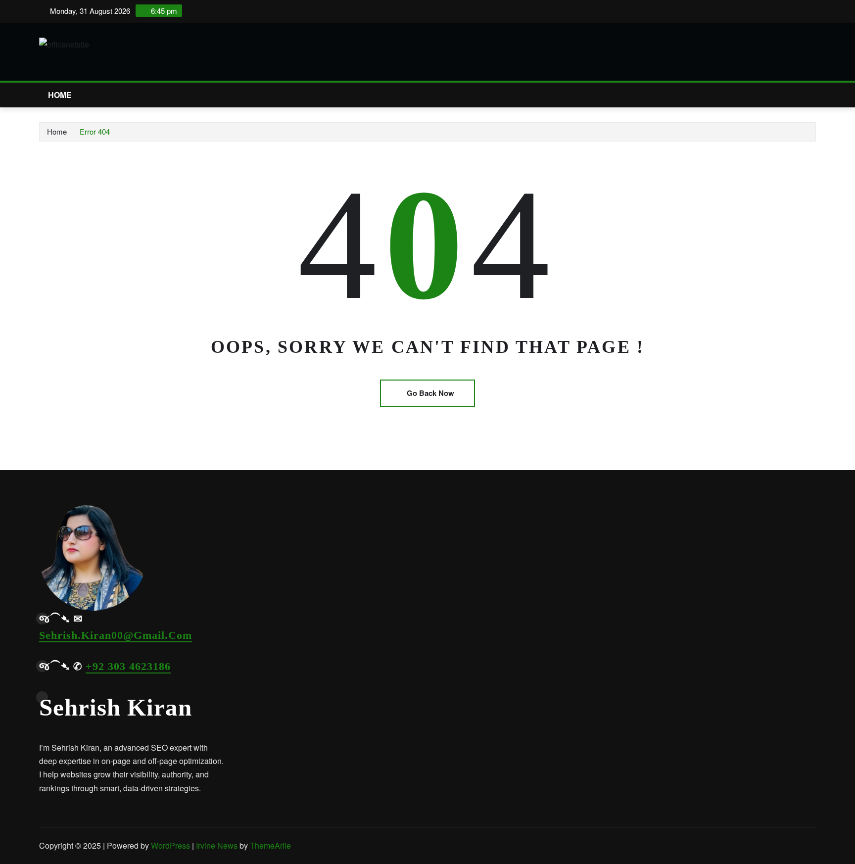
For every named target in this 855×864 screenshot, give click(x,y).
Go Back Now (430, 392)
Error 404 (95, 131)
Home (60, 94)
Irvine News (217, 845)
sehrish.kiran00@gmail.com (115, 635)
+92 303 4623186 (128, 666)
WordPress (170, 845)
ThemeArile (270, 845)
